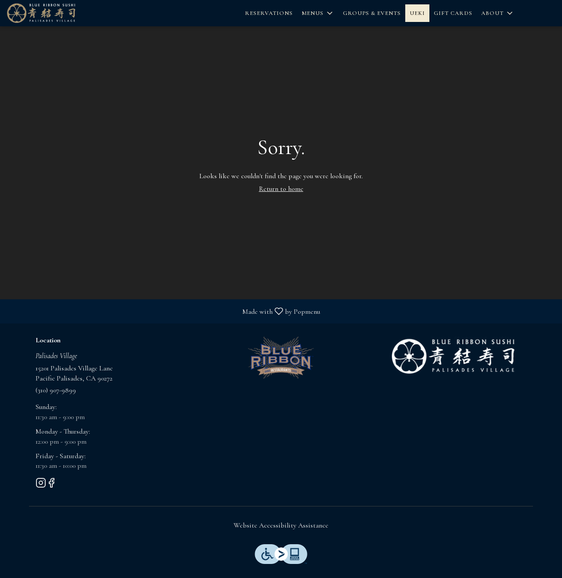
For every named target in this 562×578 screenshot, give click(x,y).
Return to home (281, 188)
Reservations (269, 13)
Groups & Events (372, 13)
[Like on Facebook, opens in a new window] (51, 484)
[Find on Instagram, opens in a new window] (41, 484)
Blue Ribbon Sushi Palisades (453, 356)
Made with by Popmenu (163, 311)
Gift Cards (453, 13)
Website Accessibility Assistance (281, 525)
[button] (318, 13)
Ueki (417, 13)
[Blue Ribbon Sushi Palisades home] (55, 13)
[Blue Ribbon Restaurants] (281, 356)
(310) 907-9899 (56, 390)
